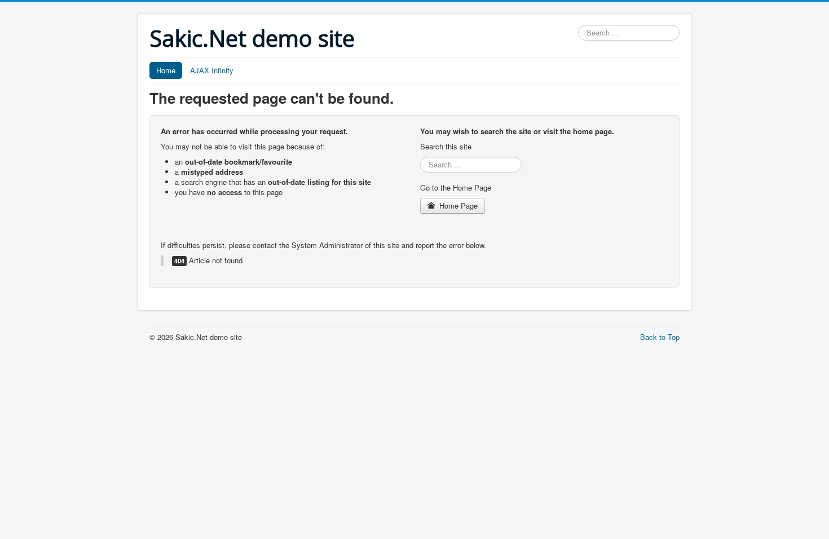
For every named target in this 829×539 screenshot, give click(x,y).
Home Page (457, 205)
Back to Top (660, 337)
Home (165, 70)
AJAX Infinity (211, 70)
